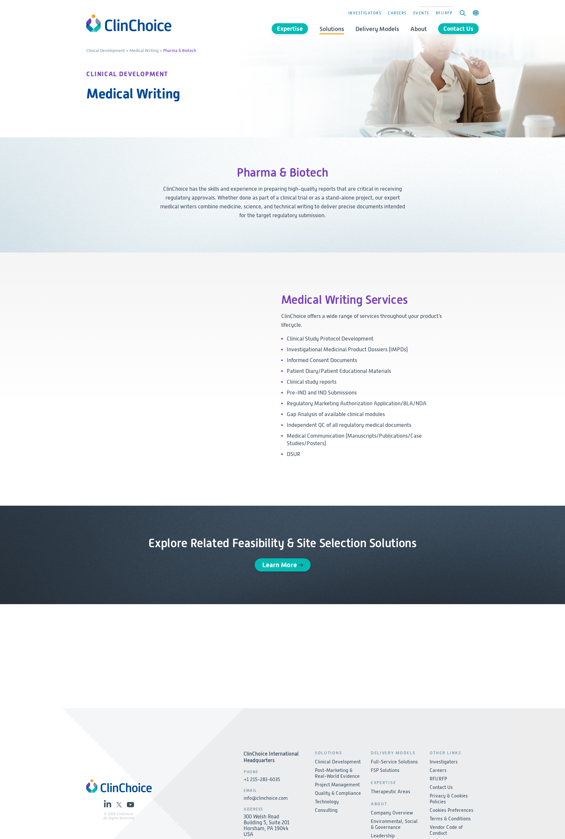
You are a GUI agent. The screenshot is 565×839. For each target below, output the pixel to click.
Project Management (337, 785)
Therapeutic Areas (390, 792)
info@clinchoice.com (266, 798)
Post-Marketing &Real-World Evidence (337, 773)
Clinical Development (105, 50)
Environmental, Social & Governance (394, 824)
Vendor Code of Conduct (446, 830)
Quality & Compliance (338, 793)
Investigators (365, 13)
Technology (327, 802)
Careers (397, 13)
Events (421, 13)
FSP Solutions (385, 770)
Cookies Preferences (451, 810)
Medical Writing (144, 50)
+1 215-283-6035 (262, 779)
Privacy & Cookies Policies (449, 799)
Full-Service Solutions (394, 762)
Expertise (290, 28)
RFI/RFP (444, 13)
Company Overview (392, 813)
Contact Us (458, 28)
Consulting (326, 810)
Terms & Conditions (450, 819)
